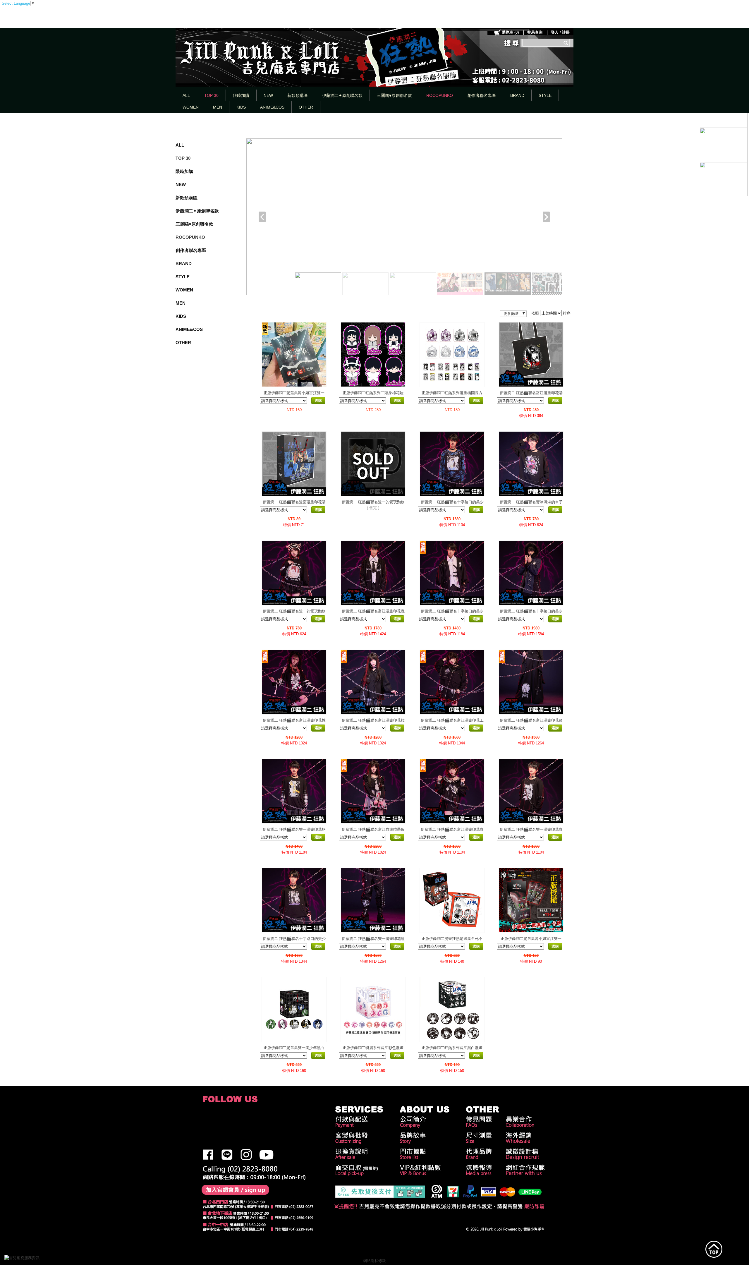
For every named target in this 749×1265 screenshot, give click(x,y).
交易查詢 (534, 32)
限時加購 (241, 95)
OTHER (306, 107)
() (510, 32)
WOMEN (191, 107)
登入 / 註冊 (560, 32)
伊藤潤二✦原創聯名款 (342, 95)
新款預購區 (297, 95)
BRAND (517, 95)
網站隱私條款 (374, 1261)
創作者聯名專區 (481, 95)
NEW (268, 95)
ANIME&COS (272, 107)
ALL (186, 95)
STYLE (545, 95)
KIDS (241, 107)
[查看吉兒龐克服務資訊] (30, 1258)
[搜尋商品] (567, 42)
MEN (217, 107)
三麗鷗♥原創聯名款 (394, 95)
